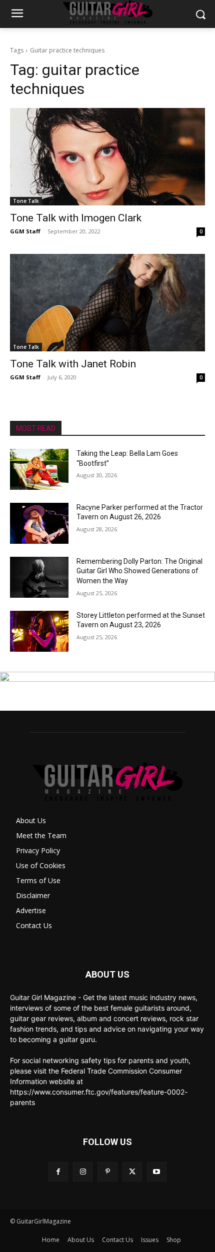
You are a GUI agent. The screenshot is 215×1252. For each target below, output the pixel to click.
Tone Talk (26, 200)
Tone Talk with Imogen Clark (76, 218)
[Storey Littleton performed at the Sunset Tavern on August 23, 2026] (39, 631)
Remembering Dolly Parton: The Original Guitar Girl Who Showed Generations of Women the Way (139, 571)
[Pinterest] (107, 1172)
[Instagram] (82, 1172)
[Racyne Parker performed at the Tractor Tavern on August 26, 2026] (39, 523)
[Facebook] (58, 1172)
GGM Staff (25, 231)
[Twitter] (132, 1172)
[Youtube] (156, 1172)
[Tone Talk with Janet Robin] (107, 302)
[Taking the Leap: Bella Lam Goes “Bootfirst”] (39, 469)
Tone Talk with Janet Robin (73, 364)
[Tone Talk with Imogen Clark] (107, 156)
